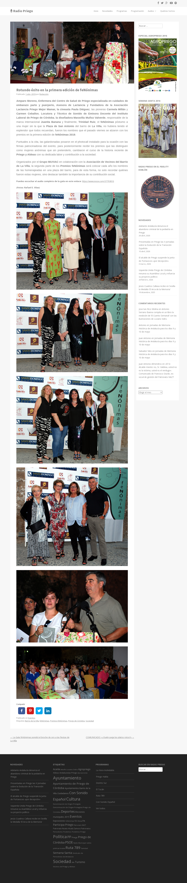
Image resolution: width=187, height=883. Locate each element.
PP (69, 837)
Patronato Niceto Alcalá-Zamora (66, 828)
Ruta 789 (73, 847)
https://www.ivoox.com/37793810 (98, 181)
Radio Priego (23, 11)
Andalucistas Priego (68, 772)
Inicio (96, 11)
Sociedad (90, 721)
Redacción (44, 94)
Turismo (80, 862)
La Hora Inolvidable (105, 770)
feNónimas (44, 721)
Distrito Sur (101, 783)
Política (60, 836)
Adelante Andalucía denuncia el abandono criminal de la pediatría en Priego (156, 229)
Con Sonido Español (105, 802)
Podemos (67, 832)
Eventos (31, 718)
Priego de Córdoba (76, 721)
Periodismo (58, 832)
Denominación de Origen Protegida (66, 804)
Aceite (56, 769)
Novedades (107, 11)
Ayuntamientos (72, 788)
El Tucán (100, 789)
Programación (137, 11)
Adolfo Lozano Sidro (69, 769)
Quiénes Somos (167, 11)
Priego (74, 837)
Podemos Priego (79, 832)
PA (84, 820)
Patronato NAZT (80, 825)
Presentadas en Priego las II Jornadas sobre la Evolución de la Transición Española (156, 245)
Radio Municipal (79, 843)
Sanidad (84, 848)
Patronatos (85, 828)
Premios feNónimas (58, 721)
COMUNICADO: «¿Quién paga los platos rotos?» (110, 737)
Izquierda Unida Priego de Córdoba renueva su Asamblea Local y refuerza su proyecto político (157, 273)
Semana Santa (62, 853)
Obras (79, 821)
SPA (73, 862)
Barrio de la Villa (32, 721)
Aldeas (56, 773)
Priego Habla (102, 776)
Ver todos (100, 808)
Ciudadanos (63, 793)
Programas (122, 11)
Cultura (73, 799)
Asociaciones (82, 773)
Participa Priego (63, 824)
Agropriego (84, 769)
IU (76, 820)
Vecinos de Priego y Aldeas (64, 866)
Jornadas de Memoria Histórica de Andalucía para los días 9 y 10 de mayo (157, 328)
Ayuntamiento (67, 778)
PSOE (69, 842)
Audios (151, 11)
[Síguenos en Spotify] (175, 3)
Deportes (68, 811)
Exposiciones (59, 820)
